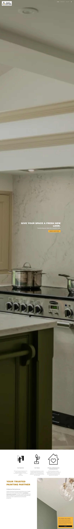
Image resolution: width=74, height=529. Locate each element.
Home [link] (58, 1)
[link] (7, 1)
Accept (65, 526)
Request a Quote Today (54, 231)
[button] (62, 1)
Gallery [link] (67, 1)
